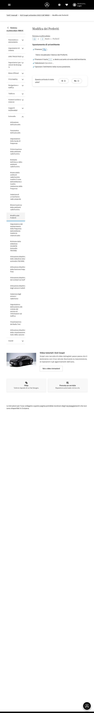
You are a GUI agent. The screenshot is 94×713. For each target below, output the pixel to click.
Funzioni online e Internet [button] (14, 101)
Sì (62, 81)
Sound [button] (10, 341)
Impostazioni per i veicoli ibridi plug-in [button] (15, 64)
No (75, 81)
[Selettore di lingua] (59, 5)
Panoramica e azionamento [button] (13, 41)
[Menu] (9, 5)
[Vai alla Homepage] (47, 4)
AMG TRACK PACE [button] (14, 56)
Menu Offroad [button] (13, 73)
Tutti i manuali (12, 15)
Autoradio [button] (12, 116)
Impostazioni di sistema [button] (14, 49)
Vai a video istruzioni (51, 368)
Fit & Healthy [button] (13, 79)
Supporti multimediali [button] (12, 109)
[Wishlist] (67, 5)
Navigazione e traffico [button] (13, 86)
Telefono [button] (11, 94)
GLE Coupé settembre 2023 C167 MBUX (35, 15)
